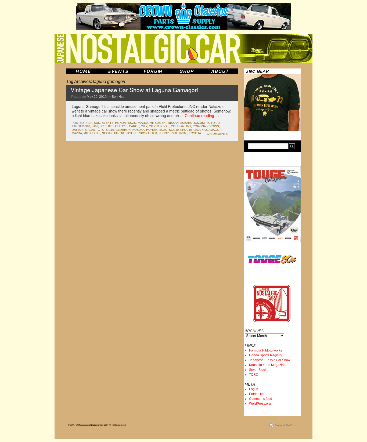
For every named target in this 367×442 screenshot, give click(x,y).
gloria (121, 129)
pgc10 (119, 133)
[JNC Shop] (187, 71)
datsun (94, 122)
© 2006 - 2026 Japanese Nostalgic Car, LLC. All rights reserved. (97, 425)
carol (134, 126)
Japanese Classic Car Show (269, 360)
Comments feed (260, 399)
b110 (95, 126)
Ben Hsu (118, 97)
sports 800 (148, 133)
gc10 (110, 129)
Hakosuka (136, 129)
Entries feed (258, 394)
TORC (253, 374)
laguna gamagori (207, 129)
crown (213, 126)
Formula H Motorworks (265, 350)
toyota (212, 122)
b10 (87, 126)
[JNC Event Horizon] (118, 71)
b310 (103, 126)
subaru (186, 122)
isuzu (131, 122)
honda (120, 122)
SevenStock (258, 370)
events (107, 122)
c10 (124, 126)
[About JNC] (220, 71)
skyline (131, 133)
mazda (143, 122)
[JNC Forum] (153, 71)
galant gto (95, 129)
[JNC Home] (83, 71)
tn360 (182, 133)
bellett (114, 126)
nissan (173, 122)
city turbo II (159, 126)
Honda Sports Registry (265, 355)
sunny (163, 133)
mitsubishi (158, 122)
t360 (173, 133)
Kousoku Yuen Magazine (267, 365)
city (144, 126)
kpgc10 (186, 129)
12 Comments (217, 133)
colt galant (181, 126)
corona (199, 126)
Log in (253, 389)
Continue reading (202, 115)
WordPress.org (260, 403)
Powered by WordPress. (285, 424)
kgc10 (174, 129)
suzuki (199, 122)
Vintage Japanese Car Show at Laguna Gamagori (134, 90)
